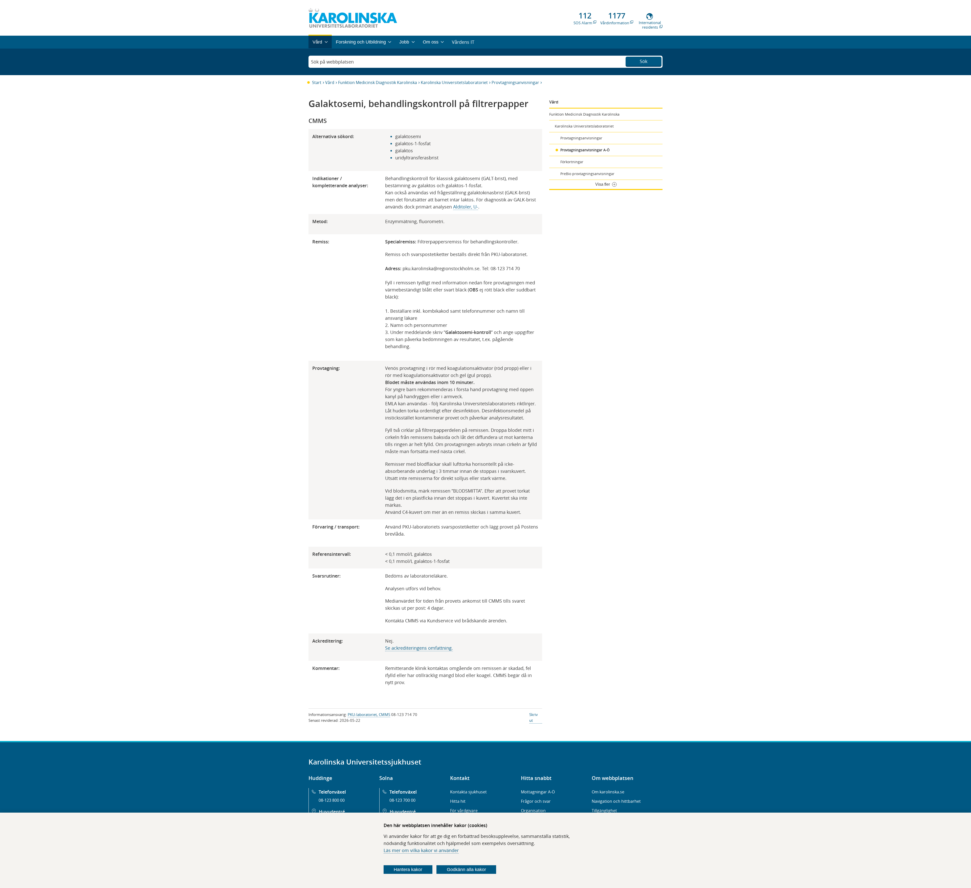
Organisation (533, 810)
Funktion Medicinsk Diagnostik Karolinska (377, 82)
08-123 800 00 (332, 800)
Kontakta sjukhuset (468, 792)
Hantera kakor (408, 869)
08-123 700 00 (402, 800)
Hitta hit (458, 801)
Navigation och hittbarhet (616, 801)
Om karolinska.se (608, 792)
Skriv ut (533, 717)
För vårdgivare (464, 810)
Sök (643, 61)
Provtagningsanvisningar (515, 82)
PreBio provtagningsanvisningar (587, 173)
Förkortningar (571, 161)
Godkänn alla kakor (466, 869)
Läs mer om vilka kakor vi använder (421, 850)
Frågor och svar (536, 801)
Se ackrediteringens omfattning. (419, 648)
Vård (329, 82)
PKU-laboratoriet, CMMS (369, 714)
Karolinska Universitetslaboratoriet (454, 82)
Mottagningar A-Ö (538, 792)
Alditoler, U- (465, 207)
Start (316, 82)
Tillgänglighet (604, 810)
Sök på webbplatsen (332, 62)
